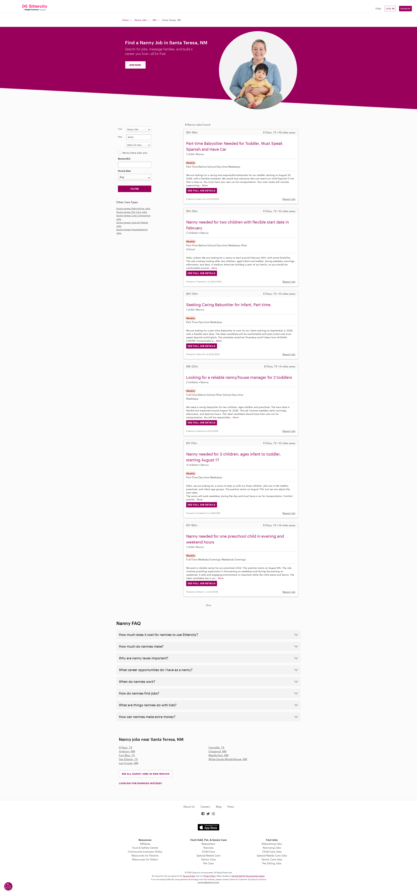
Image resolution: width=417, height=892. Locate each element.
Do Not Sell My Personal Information (248, 876)
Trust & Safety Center (145, 847)
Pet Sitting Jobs (271, 863)
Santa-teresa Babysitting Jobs (133, 208)
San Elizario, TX (128, 759)
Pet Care (208, 863)
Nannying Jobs (272, 847)
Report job (288, 199)
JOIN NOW (135, 65)
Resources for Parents (145, 855)
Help (378, 8)
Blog (219, 806)
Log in (390, 8)
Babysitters (208, 843)
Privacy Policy (209, 876)
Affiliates (145, 843)
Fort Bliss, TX (127, 755)
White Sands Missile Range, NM (227, 759)
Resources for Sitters (145, 859)
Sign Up (405, 8)
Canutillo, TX (216, 747)
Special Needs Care (208, 855)
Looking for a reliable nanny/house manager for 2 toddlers (239, 377)
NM (154, 20)
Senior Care (208, 859)
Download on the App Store (208, 827)
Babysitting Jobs (272, 843)
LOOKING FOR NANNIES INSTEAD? (140, 783)
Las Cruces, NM (128, 763)
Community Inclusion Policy (145, 851)
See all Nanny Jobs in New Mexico (146, 773)
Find (120, 129)
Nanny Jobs (141, 20)
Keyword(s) (124, 158)
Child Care (208, 851)
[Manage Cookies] (8, 886)
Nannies (208, 847)
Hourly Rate (124, 170)
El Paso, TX (125, 747)
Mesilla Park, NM (218, 755)
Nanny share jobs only (134, 152)
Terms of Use (189, 876)
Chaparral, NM (217, 751)
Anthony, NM (127, 751)
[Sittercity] (35, 7)
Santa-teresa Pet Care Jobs (131, 212)
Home (125, 20)
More (205, 185)
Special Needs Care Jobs (272, 855)
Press (230, 806)
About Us (189, 806)
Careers (205, 806)
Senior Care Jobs (271, 859)
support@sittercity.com (208, 882)
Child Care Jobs (272, 851)
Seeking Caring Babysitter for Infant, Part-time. (229, 304)
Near (120, 137)
